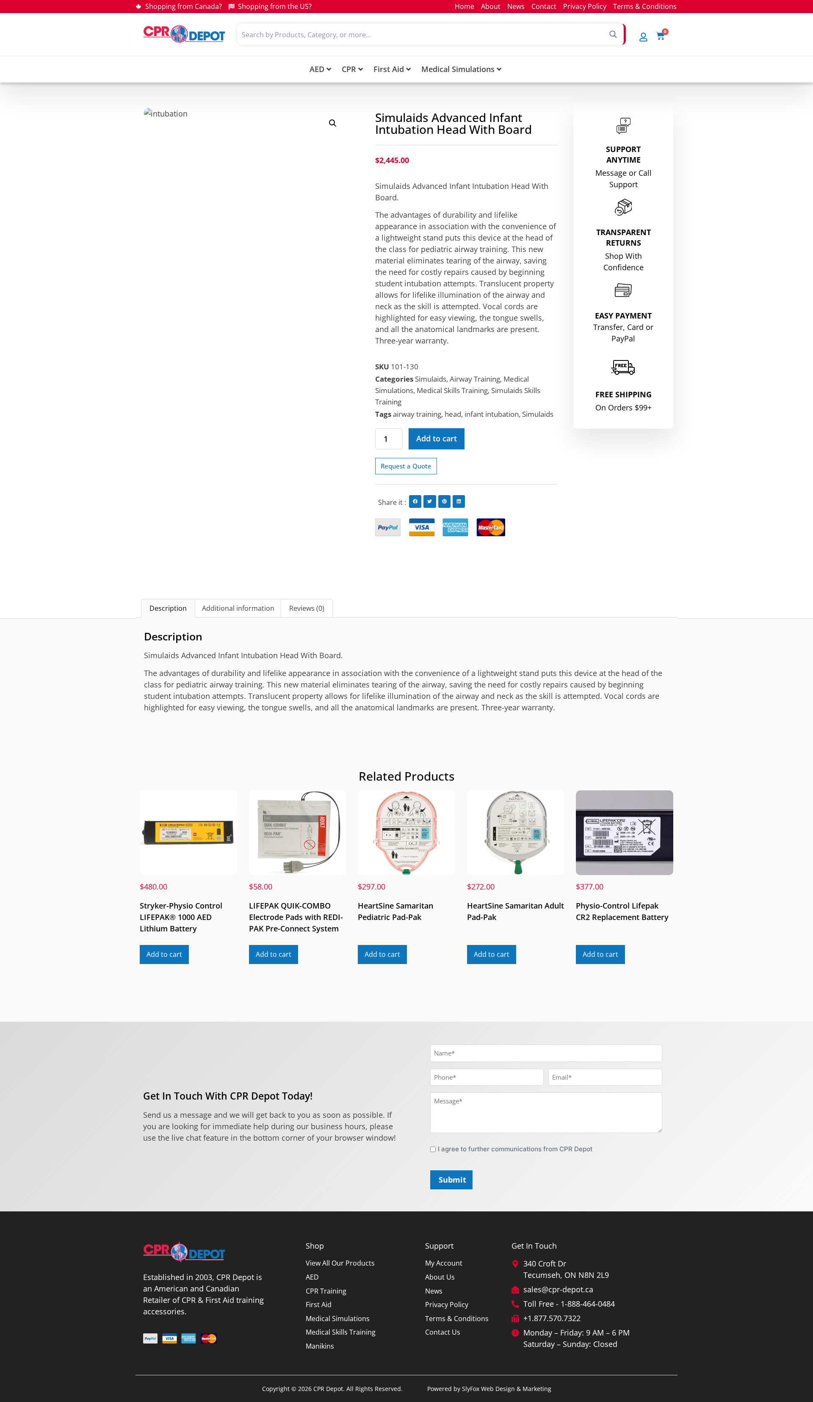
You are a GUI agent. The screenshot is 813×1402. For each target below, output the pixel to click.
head (453, 414)
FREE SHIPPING (623, 394)
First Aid (388, 69)
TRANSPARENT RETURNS (623, 237)
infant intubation (492, 414)
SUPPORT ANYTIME (623, 154)
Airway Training (475, 379)
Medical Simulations (458, 69)
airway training (417, 414)
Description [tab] (168, 608)
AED (317, 69)
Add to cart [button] (164, 954)
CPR (349, 69)
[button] (332, 123)
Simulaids (430, 379)
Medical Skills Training (452, 390)
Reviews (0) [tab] (306, 608)
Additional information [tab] (238, 608)
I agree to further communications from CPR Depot (515, 1149)
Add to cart (436, 438)
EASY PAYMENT (623, 315)
